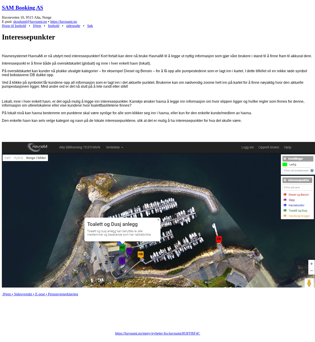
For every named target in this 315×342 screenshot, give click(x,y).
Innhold (53, 26)
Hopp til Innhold (14, 26)
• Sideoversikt (21, 294)
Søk (90, 26)
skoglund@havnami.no (30, 22)
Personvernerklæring (61, 294)
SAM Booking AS (22, 8)
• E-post (38, 294)
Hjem (37, 26)
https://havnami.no (63, 22)
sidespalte (73, 26)
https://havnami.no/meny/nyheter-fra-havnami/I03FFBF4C (157, 333)
